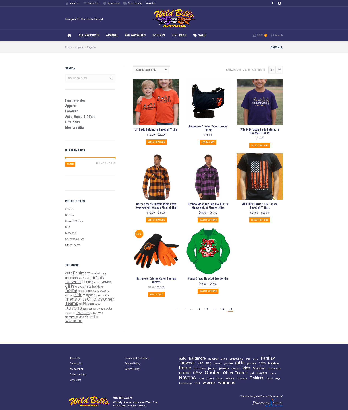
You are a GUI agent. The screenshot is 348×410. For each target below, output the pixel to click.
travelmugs (71, 317)
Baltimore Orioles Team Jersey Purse (208, 128)
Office (81, 299)
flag (90, 282)
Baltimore (81, 273)
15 (222, 308)
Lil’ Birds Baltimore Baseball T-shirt (156, 129)
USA (67, 227)
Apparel (71, 106)
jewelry (104, 291)
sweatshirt (70, 313)
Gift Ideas (72, 122)
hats (88, 286)
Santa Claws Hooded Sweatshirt (208, 278)
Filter (70, 164)
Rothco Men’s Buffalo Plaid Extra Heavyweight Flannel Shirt (208, 205)
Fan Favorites (75, 100)
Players (88, 304)
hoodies (84, 291)
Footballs (98, 282)
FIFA (85, 282)
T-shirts (83, 312)
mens (71, 299)
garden (106, 282)
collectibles (72, 277)
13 (206, 308)
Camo (104, 273)
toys (100, 313)
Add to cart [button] (208, 142)
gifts (69, 286)
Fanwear (71, 111)
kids (78, 294)
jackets (94, 291)
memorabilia (102, 295)
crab (81, 277)
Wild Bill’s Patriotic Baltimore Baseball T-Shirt (260, 205)
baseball (95, 273)
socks (108, 308)
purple (97, 304)
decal (87, 278)
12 (198, 308)
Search (111, 78)
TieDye (93, 313)
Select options (156, 142)
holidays (98, 286)
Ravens (69, 215)
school (92, 308)
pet (80, 304)
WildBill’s (91, 317)
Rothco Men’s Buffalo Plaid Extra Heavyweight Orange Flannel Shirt (156, 205)
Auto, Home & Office (80, 116)
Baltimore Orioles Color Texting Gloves (156, 280)
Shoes (99, 308)
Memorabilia (74, 127)
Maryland (70, 233)
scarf (85, 308)
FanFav (97, 277)
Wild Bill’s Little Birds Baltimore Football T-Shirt (259, 131)
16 (230, 308)
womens (73, 320)
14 (214, 308)
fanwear (73, 281)
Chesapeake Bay (74, 239)
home (71, 290)
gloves (79, 286)
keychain (69, 295)
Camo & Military (74, 221)
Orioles (69, 209)
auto (68, 273)
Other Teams (72, 245)
